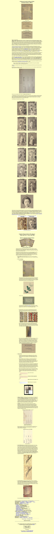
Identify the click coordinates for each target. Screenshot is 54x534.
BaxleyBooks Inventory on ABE (24, 503)
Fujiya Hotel (17, 515)
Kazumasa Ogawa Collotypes (24, 513)
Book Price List (28, 502)
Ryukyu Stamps (25, 517)
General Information (24, 501)
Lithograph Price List (22, 502)
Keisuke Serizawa (18, 508)
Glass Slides (17, 514)
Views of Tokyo (29, 305)
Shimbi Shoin (18, 506)
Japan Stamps (30, 517)
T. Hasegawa (17, 505)
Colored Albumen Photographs (20, 512)
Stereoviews (17, 513)
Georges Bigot (18, 507)
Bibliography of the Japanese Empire (22, 61)
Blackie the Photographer (19, 510)
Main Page (21, 517)
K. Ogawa (17, 504)
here (29, 50)
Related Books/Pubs (30, 501)
